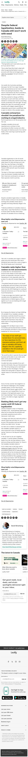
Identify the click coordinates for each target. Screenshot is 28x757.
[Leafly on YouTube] (19, 662)
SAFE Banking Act (6, 514)
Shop (2, 5)
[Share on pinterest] (11, 41)
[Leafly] (7, 2)
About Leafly (5, 725)
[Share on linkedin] (8, 41)
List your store (5, 709)
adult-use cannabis (6, 509)
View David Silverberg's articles (11, 547)
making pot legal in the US (9, 448)
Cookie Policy (20, 752)
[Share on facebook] (2, 41)
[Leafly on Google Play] (20, 698)
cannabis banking (6, 511)
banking (15, 509)
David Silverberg (6, 37)
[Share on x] (5, 41)
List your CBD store (7, 712)
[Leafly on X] (12, 662)
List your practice (6, 718)
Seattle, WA (23, 223)
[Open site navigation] (2, 2)
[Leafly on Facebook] (8, 661)
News (6, 9)
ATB (20, 106)
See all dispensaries (7, 253)
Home (2, 9)
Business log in (5, 721)
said (16, 389)
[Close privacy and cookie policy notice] (26, 750)
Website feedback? (14, 648)
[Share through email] (13, 41)
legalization (15, 511)
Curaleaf (3, 326)
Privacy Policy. (18, 683)
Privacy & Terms (5, 730)
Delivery (16, 5)
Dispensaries (9, 5)
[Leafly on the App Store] (7, 698)
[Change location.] (23, 2)
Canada (10, 9)
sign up (22, 593)
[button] (16, 41)
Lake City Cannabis (6, 74)
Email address (6, 590)
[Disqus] (14, 624)
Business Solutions (7, 705)
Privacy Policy (7, 754)
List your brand (5, 715)
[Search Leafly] (19, 2)
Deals (21, 5)
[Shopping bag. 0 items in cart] (26, 2)
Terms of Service (14, 598)
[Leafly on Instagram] (16, 662)
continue (18, 456)
